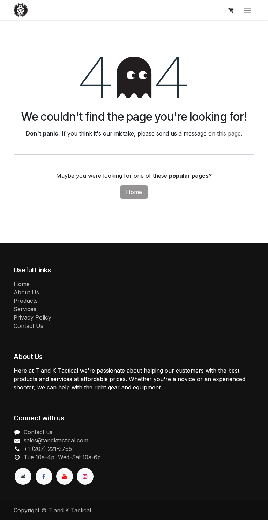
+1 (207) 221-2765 (48, 448)
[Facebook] (44, 476)
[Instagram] (85, 476)
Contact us (38, 432)
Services (25, 309)
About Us (26, 292)
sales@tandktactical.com (56, 440)
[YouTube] (64, 476)
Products (26, 300)
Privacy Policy (32, 317)
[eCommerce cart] (231, 10)
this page (229, 133)
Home (134, 192)
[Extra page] (23, 476)
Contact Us (28, 325)
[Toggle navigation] (247, 10)
